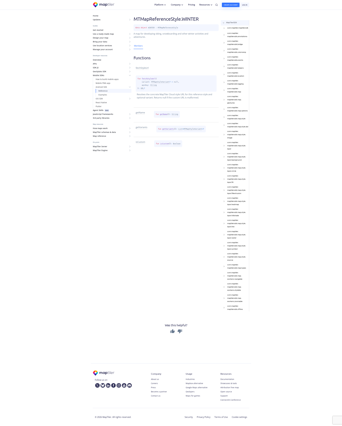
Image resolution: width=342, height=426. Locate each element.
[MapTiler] (104, 5)
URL (142, 88)
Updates (96, 19)
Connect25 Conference (230, 400)
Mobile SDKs (98, 75)
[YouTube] (123, 385)
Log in (244, 5)
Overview (97, 60)
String (153, 85)
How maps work (100, 128)
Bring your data (100, 41)
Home (95, 15)
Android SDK (101, 87)
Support (224, 395)
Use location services (102, 45)
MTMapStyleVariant (160, 82)
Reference (103, 91)
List (180, 129)
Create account (231, 5)
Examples (102, 94)
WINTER (151, 28)
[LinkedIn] (107, 385)
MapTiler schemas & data (104, 132)
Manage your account (103, 49)
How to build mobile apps (107, 79)
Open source (226, 391)
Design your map (100, 37)
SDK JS (96, 67)
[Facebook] (113, 385)
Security (189, 417)
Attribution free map (229, 387)
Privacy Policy (203, 417)
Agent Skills (100, 110)
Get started (98, 30)
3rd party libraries (101, 118)
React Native (101, 102)
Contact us (155, 395)
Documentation (227, 379)
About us (155, 379)
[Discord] (129, 385)
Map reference (99, 136)
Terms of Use (221, 417)
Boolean (176, 144)
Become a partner (159, 391)
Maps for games (193, 395)
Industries (190, 379)
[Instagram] (118, 385)
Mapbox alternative (194, 383)
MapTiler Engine (100, 150)
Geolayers (190, 391)
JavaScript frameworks (103, 114)
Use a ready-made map (103, 34)
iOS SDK (99, 98)
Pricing (191, 4)
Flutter (99, 106)
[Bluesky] (102, 385)
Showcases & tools (228, 383)
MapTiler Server (100, 146)
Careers (154, 383)
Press (153, 387)
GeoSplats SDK (99, 71)
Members (138, 45)
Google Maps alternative (196, 387)
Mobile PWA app (103, 83)
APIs (95, 63)
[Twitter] (97, 385)
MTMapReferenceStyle (168, 28)
